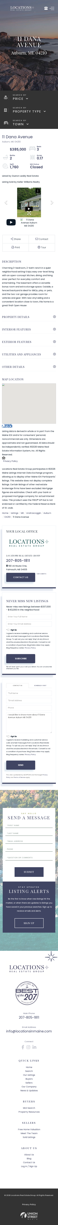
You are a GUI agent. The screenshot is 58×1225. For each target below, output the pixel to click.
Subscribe (21, 658)
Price (18, 99)
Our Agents (41, 574)
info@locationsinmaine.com (29, 1031)
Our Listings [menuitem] (29, 1075)
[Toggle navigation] (52, 8)
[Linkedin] (35, 1048)
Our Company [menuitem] (29, 1086)
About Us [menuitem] (29, 1154)
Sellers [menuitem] (29, 1082)
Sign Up (29, 923)
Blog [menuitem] (29, 1158)
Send (20, 765)
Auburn (47, 513)
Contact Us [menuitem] (29, 1162)
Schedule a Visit (40, 686)
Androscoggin (33, 513)
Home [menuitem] (29, 1067)
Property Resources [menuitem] (29, 1111)
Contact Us (20, 577)
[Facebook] (22, 1048)
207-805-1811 (18, 560)
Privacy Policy (10, 461)
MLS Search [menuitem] (29, 1108)
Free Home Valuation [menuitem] (29, 1129)
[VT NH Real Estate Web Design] (29, 1216)
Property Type (27, 111)
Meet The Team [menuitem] (29, 1133)
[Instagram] (28, 1048)
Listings (14, 513)
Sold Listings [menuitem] (29, 1137)
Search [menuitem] (29, 1071)
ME (22, 513)
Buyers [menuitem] (29, 1078)
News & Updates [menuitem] (29, 1090)
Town (18, 124)
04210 (7, 516)
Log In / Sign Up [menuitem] (29, 1166)
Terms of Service (19, 777)
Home (5, 513)
